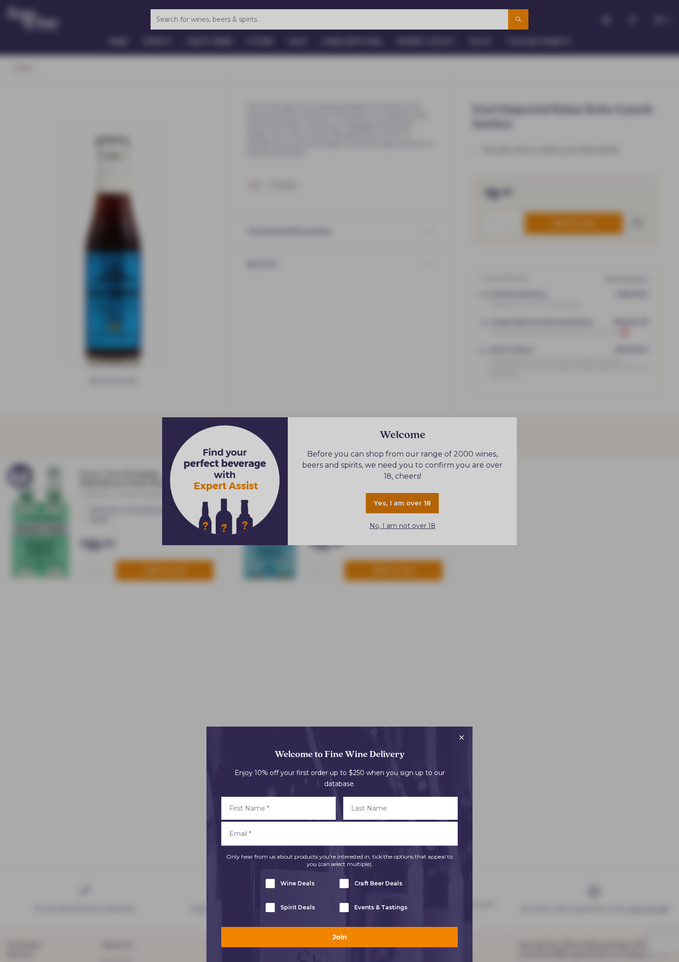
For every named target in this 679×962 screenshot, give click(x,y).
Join (340, 937)
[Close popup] (461, 738)
